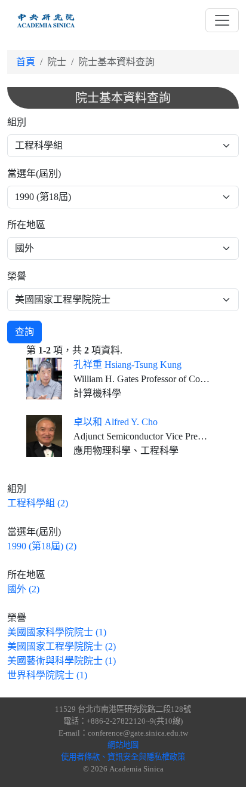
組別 (16, 122)
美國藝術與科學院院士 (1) (61, 661)
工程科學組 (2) (37, 503)
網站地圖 (123, 744)
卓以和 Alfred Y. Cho (115, 422)
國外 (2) (23, 589)
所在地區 (26, 225)
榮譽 (16, 276)
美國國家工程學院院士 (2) (61, 646)
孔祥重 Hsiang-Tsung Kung (127, 364)
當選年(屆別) (34, 173)
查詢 (24, 332)
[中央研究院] (46, 20)
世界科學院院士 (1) (47, 675)
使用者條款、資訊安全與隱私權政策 (123, 756)
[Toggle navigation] (222, 20)
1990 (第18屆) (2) (41, 546)
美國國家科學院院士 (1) (56, 632)
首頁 (25, 62)
